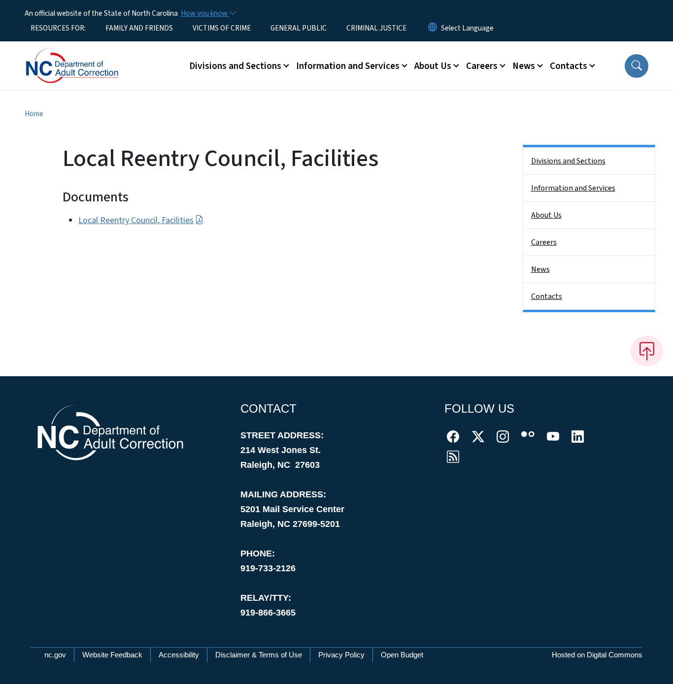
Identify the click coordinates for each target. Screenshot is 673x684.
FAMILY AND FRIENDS (139, 28)
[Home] (86, 54)
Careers (544, 242)
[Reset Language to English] (432, 28)
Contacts (546, 296)
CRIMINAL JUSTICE (376, 28)
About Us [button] (432, 66)
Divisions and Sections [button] (235, 66)
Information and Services (573, 188)
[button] (636, 66)
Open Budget (402, 655)
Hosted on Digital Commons (597, 655)
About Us (546, 215)
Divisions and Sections (568, 161)
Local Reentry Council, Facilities (136, 220)
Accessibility (179, 655)
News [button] (523, 66)
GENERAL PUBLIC (298, 28)
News (540, 269)
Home (34, 113)
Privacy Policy (341, 655)
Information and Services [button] (348, 66)
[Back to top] (647, 351)
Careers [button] (482, 66)
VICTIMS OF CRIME (222, 28)
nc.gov (55, 655)
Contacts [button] (568, 66)
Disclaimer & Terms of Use (258, 655)
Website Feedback (112, 655)
